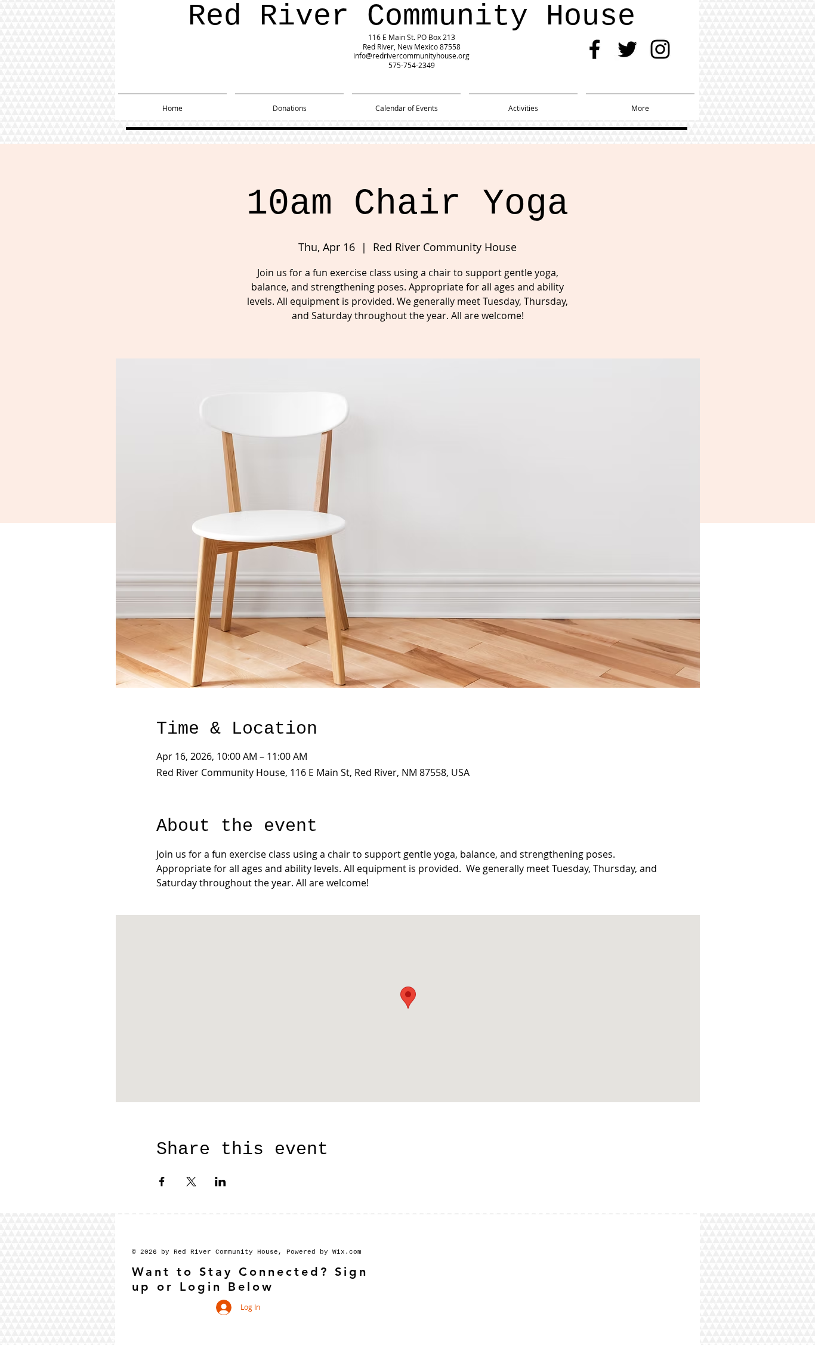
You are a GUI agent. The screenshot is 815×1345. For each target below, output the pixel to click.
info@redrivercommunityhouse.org (411, 55)
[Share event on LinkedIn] (220, 1181)
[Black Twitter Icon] (627, 49)
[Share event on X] (191, 1181)
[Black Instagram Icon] (660, 49)
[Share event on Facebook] (162, 1181)
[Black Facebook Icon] (594, 49)
